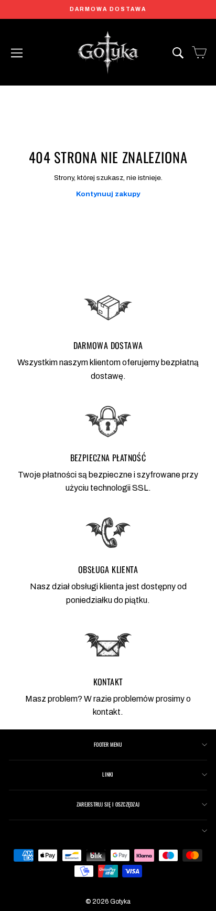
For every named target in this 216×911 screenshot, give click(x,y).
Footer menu (108, 744)
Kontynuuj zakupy (108, 194)
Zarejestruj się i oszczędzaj (108, 804)
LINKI (107, 774)
